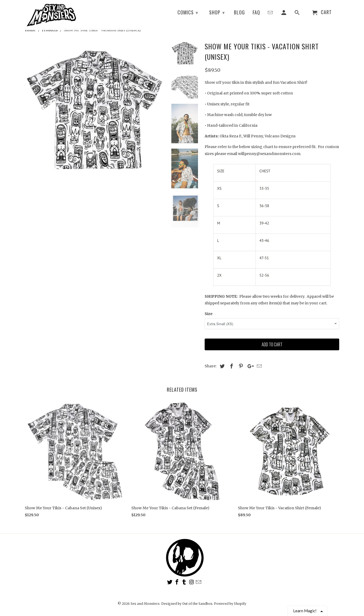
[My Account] (284, 13)
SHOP (217, 12)
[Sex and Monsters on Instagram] (192, 582)
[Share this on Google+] (249, 366)
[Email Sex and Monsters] (199, 582)
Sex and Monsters (145, 604)
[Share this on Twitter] (221, 366)
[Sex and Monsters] (51, 15)
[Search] (298, 13)
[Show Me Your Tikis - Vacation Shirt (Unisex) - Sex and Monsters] (94, 110)
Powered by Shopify (230, 604)
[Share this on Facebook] (231, 366)
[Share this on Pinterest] (240, 366)
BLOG (239, 13)
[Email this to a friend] (258, 366)
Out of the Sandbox (197, 604)
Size (209, 313)
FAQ (256, 13)
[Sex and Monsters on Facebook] (177, 582)
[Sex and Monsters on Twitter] (170, 582)
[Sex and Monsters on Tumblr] (184, 582)
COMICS (187, 12)
